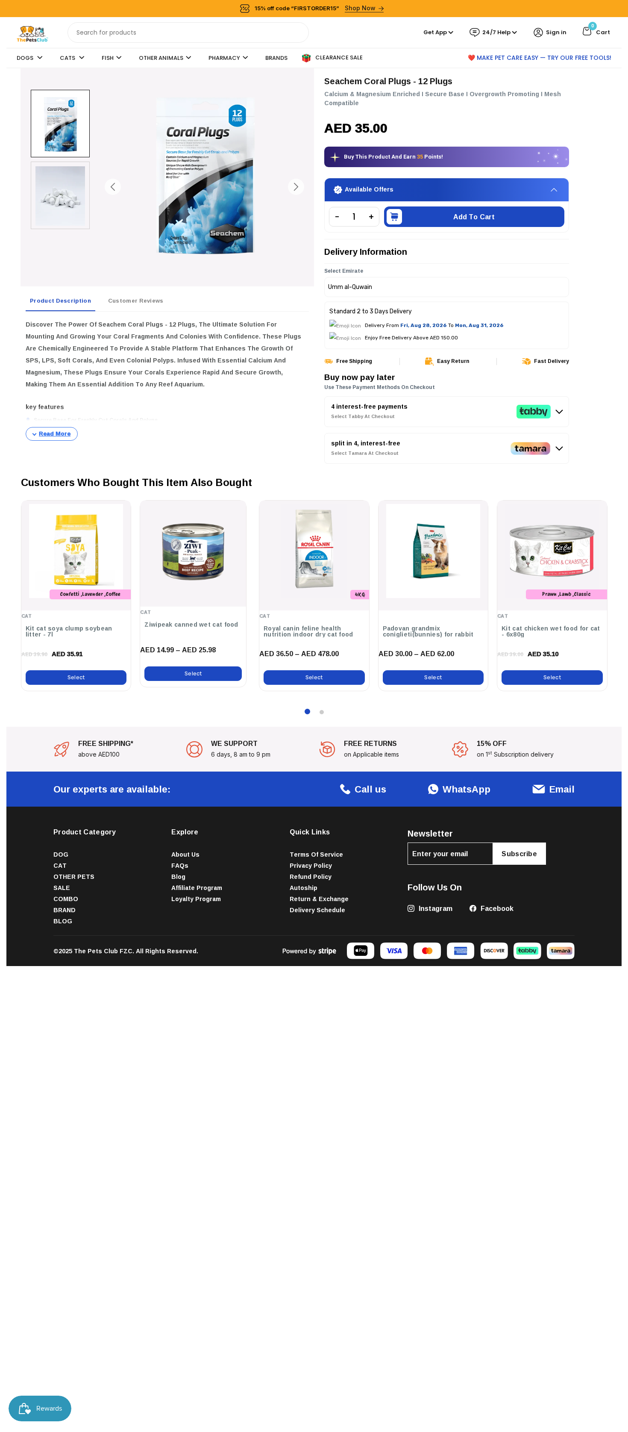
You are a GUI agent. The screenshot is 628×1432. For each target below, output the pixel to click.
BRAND (64, 910)
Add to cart (474, 216)
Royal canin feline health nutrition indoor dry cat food (308, 631)
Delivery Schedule (317, 910)
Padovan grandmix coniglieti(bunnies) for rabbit (428, 631)
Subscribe (519, 853)
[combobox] (188, 32)
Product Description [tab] (60, 300)
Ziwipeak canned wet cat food (191, 625)
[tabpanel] (167, 379)
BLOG (62, 921)
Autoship (303, 887)
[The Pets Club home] (32, 32)
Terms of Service (316, 854)
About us (185, 854)
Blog (178, 876)
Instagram (434, 908)
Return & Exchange (319, 899)
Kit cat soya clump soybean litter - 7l (69, 631)
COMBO (65, 899)
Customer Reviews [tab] (136, 300)
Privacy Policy (311, 865)
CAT (60, 865)
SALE (61, 887)
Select (76, 677)
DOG (60, 854)
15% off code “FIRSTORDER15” (315, 8)
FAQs (179, 865)
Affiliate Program (196, 887)
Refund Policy (311, 876)
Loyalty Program (196, 899)
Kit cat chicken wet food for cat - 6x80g (551, 631)
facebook (496, 908)
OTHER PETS (73, 876)
